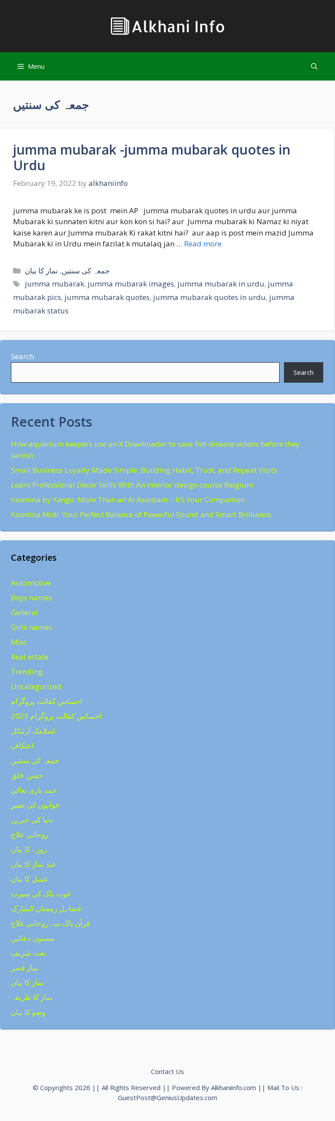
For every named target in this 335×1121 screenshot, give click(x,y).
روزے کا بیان (29, 849)
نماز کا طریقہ (32, 997)
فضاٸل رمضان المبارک (46, 908)
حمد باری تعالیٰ (34, 790)
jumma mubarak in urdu (221, 284)
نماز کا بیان (41, 271)
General (24, 612)
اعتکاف (22, 746)
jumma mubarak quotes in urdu (209, 297)
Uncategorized (36, 686)
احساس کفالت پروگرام (46, 701)
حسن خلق (27, 775)
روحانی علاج (29, 834)
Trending (27, 672)
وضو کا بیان (28, 1012)
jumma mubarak (54, 284)
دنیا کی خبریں (32, 820)
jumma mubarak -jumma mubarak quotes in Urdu (152, 157)
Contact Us (167, 1071)
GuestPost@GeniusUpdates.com (167, 1097)
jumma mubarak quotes (107, 297)
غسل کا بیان (29, 879)
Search (22, 356)
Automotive (31, 583)
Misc (19, 642)
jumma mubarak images (131, 284)
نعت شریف (28, 953)
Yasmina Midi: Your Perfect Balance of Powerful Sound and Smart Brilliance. (142, 514)
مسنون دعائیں (33, 938)
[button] (314, 66)
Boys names (31, 597)
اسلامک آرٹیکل (33, 731)
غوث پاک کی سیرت (41, 894)
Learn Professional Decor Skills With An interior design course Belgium (132, 485)
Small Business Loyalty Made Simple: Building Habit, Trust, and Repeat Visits (144, 470)
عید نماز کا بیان (33, 864)
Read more (203, 244)
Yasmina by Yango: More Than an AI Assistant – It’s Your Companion (128, 500)
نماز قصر (25, 968)
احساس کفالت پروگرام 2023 (56, 716)
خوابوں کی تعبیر (35, 805)
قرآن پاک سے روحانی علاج (50, 923)
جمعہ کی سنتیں (86, 271)
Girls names (31, 627)
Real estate (29, 657)
